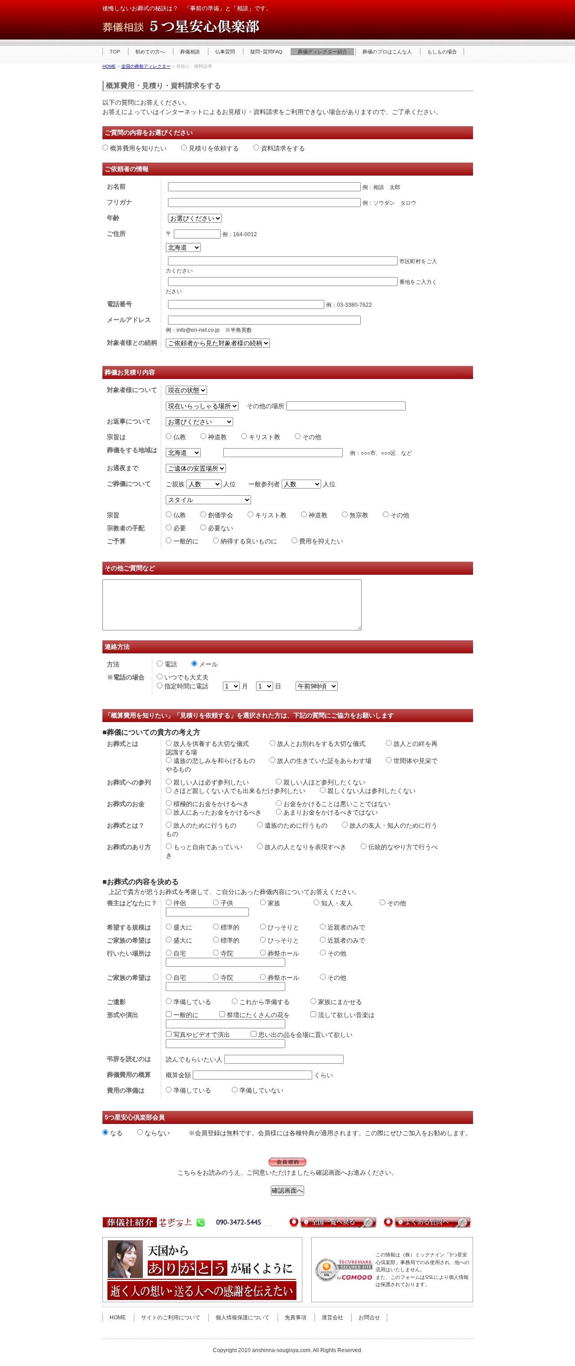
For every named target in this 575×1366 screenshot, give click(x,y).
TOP (115, 51)
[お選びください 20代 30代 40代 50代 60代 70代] (195, 218)
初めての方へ (150, 51)
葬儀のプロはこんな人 (387, 51)
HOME (109, 66)
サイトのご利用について (170, 1317)
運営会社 (332, 1317)
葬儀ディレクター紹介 (322, 51)
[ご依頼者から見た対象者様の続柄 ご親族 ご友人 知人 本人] (218, 343)
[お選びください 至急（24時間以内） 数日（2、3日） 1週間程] (199, 421)
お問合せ (369, 1317)
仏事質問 (225, 51)
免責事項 (295, 1317)
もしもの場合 (442, 51)
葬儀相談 (190, 51)
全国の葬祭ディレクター (146, 66)
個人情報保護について (243, 1317)
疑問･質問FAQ (266, 51)
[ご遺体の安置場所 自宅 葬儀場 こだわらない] (196, 468)
